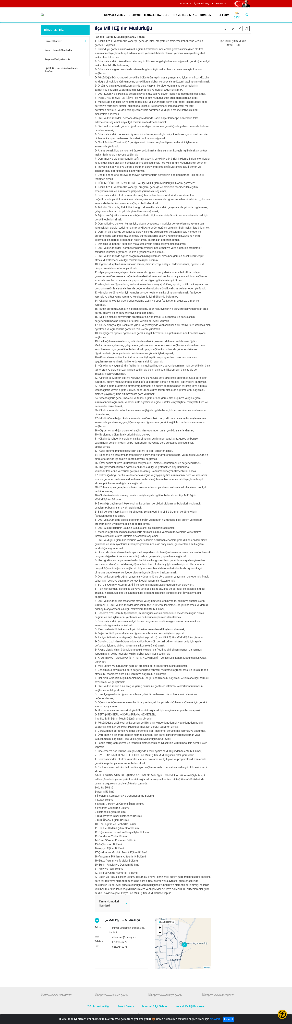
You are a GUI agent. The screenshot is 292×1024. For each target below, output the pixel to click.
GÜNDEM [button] (206, 15)
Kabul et (228, 1019)
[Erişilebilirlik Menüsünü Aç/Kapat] (282, 1014)
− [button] (160, 933)
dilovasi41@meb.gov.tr (124, 937)
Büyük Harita (167, 922)
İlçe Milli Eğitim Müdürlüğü (121, 920)
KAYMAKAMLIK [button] (113, 15)
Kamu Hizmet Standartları (59, 50)
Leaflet (207, 967)
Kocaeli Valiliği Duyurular (190, 1006)
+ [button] (160, 927)
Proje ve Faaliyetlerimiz (57, 59)
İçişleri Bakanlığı (202, 4)
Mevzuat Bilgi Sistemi (154, 1006)
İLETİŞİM (223, 15)
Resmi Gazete (126, 1006)
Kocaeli (219, 4)
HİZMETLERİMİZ (54, 29)
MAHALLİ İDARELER (156, 15)
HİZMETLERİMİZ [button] (183, 15)
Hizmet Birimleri (53, 41)
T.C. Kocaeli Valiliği (98, 1006)
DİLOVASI (135, 15)
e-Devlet (184, 4)
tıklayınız (215, 1019)
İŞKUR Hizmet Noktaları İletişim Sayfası (62, 70)
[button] (239, 28)
